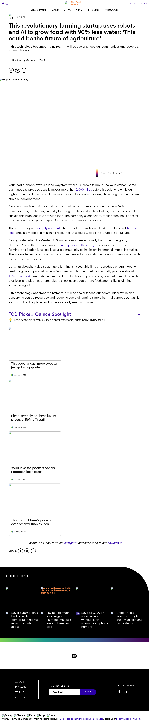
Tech (79, 10)
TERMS (19, 692)
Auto (67, 10)
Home (55, 10)
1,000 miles (84, 189)
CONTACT (21, 697)
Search (133, 3)
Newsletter (38, 10)
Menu (144, 3)
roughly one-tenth (49, 228)
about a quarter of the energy (76, 245)
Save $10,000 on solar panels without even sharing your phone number (94, 620)
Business (94, 10)
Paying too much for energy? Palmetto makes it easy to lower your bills (59, 620)
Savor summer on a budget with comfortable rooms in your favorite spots (24, 620)
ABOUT (19, 681)
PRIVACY (20, 687)
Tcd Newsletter (60, 686)
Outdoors (112, 10)
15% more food (19, 276)
